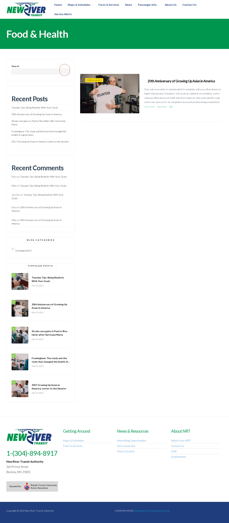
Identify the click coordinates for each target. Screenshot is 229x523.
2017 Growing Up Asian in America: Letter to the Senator (40, 141)
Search (15, 66)
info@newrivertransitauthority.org (151, 510)
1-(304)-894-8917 (32, 453)
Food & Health (94, 80)
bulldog (163, 107)
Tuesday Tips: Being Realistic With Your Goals (35, 107)
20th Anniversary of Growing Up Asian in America (181, 81)
